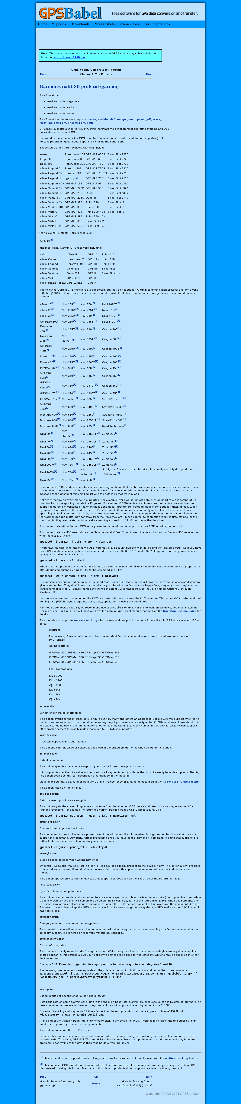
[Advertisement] (107, 37)
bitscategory (76, 122)
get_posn (128, 119)
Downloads (81, 24)
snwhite (103, 119)
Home (42, 24)
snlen (92, 119)
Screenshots (105, 24)
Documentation (156, 24)
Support (58, 24)
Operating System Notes (179, 610)
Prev (43, 74)
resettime (46, 122)
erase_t (158, 119)
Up (96, 1076)
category (60, 122)
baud (90, 122)
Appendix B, (181, 781)
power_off (144, 119)
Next (149, 74)
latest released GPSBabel (69, 57)
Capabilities (129, 24)
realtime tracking (85, 620)
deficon (115, 119)
